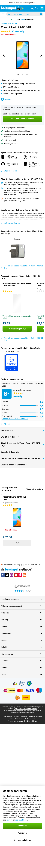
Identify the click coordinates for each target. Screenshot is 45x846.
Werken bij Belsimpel (35, 717)
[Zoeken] (41, 14)
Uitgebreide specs (10, 171)
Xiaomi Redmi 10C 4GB (9, 24)
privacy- (10, 820)
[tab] (18, 74)
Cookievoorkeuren (30, 719)
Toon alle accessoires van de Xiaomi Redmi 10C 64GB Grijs (23, 267)
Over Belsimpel (7, 717)
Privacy (11, 719)
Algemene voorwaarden (16, 721)
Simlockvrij (8, 99)
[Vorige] (4, 55)
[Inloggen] (32, 8)
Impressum (19, 719)
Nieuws (16, 717)
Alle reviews (8, 424)
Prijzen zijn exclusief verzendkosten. (25, 709)
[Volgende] (41, 55)
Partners (24, 717)
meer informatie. (28, 712)
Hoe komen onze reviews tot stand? (15, 419)
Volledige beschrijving (12, 223)
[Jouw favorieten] (36, 8)
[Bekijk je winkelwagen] (41, 8)
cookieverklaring (21, 820)
